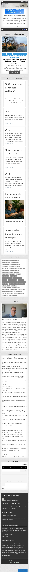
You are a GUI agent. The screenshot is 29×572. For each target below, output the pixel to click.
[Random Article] (24, 29)
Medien (24, 55)
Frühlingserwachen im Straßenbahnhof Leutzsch (12, 436)
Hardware (5, 276)
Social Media (16, 287)
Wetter (5, 295)
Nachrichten (20, 283)
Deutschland (17, 54)
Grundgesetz (17, 26)
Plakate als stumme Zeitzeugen (9, 423)
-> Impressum (5, 536)
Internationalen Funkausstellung (10, 337)
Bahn (10, 260)
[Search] (22, 29)
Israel (4, 280)
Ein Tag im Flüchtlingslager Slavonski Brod (11, 448)
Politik (14, 285)
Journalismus (12, 280)
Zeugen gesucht (5, 384)
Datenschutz (6, 264)
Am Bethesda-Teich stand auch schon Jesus (11, 404)
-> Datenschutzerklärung (7, 534)
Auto (4, 260)
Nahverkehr (6, 285)
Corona (10, 54)
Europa (24, 54)
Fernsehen (5, 270)
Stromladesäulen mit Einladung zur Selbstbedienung (13, 400)
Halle (18, 274)
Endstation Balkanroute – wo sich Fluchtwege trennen (13, 444)
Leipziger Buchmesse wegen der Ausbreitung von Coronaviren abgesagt (14, 61)
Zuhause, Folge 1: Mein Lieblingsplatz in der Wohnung (13, 419)
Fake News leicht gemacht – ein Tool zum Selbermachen (14, 362)
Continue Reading (14, 72)
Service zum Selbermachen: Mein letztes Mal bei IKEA (13, 453)
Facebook (21, 268)
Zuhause (3, 386)
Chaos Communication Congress (9, 332)
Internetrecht (17, 278)
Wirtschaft (12, 295)
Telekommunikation (7, 291)
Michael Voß (11, 65)
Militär (11, 283)
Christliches (6, 262)
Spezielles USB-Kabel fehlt (7, 450)
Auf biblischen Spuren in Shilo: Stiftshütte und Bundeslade (14, 396)
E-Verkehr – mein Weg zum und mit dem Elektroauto (13, 522)
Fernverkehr (14, 270)
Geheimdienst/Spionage (8, 274)
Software (5, 289)
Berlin (16, 260)
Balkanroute (18, 339)
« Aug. (3, 488)
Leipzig (18, 55)
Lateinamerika (15, 282)
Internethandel (7, 278)
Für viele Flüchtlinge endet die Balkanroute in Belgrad (13, 388)
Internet (13, 276)
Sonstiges (13, 289)
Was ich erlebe (15, 57)
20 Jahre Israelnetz (6, 428)
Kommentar (6, 55)
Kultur (13, 55)
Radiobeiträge (6, 287)
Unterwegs (18, 291)
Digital (5, 266)
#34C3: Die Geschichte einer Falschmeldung (11, 456)
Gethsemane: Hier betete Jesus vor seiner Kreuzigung (14, 380)
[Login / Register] (26, 29)
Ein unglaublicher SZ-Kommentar (9, 366)
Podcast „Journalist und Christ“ (9, 515)
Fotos (16, 272)
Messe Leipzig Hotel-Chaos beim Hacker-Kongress (13, 415)
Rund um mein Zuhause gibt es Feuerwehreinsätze (13, 406)
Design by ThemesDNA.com (14, 562)
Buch (5, 54)
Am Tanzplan (7, 500)
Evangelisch (13, 268)
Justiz (20, 280)
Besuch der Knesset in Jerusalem (9, 430)
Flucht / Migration (7, 272)
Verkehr (10, 293)
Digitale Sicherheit (14, 266)
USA (4, 293)
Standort (21, 289)
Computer (15, 262)
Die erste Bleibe (5, 425)
